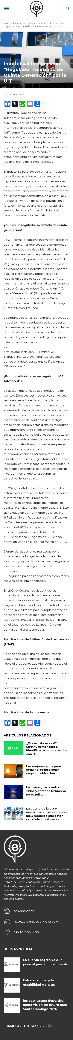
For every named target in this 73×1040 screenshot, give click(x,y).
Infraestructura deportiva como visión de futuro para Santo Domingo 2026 (45, 1005)
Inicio (6, 23)
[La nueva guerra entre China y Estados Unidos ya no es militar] (13, 792)
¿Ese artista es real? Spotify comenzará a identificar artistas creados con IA (46, 748)
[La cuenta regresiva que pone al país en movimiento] (12, 964)
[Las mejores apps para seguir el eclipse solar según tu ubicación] (13, 771)
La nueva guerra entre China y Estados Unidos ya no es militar (46, 790)
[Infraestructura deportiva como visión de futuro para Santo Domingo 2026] (12, 1005)
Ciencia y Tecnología (24, 23)
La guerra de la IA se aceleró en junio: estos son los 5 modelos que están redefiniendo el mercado (46, 814)
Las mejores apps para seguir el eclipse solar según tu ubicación (43, 769)
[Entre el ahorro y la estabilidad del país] (12, 985)
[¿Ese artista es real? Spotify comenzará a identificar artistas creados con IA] (13, 748)
